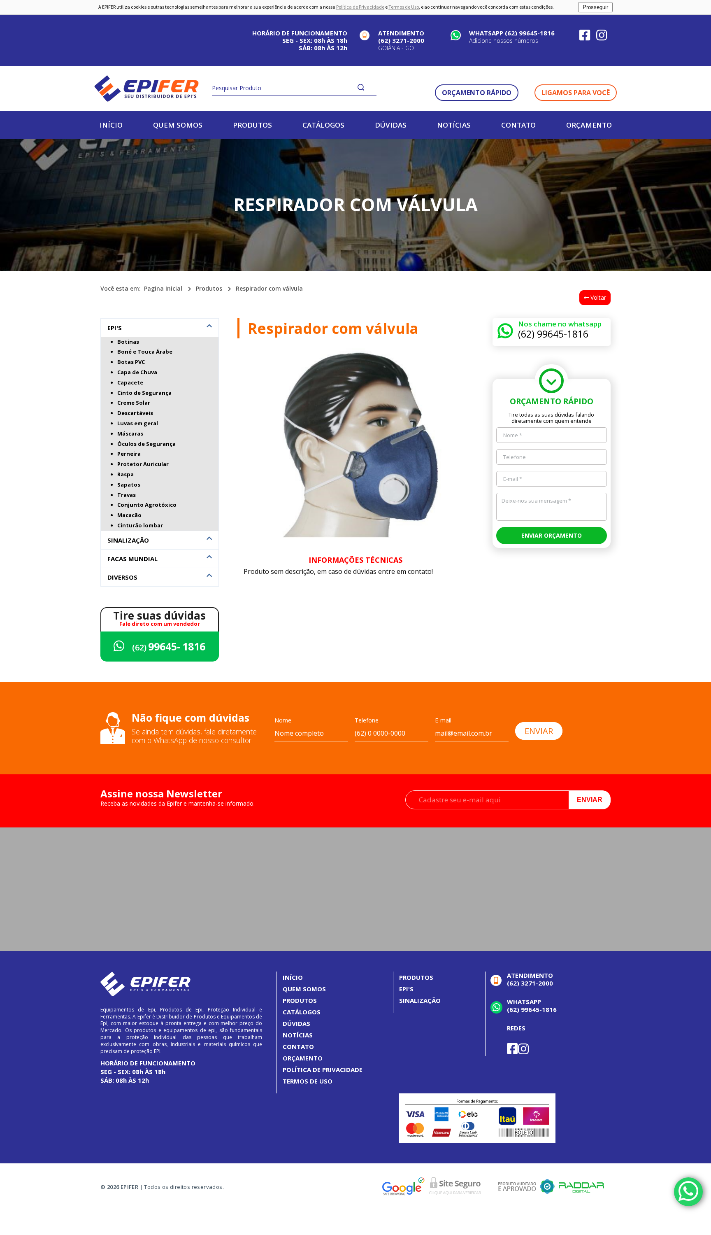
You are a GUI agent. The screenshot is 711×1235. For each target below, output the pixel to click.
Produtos (209, 288)
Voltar (597, 297)
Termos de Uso (403, 7)
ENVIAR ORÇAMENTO (551, 535)
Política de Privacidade (360, 7)
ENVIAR (539, 730)
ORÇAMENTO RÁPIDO (476, 92)
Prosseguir (595, 7)
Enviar (589, 799)
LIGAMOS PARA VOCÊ (575, 92)
